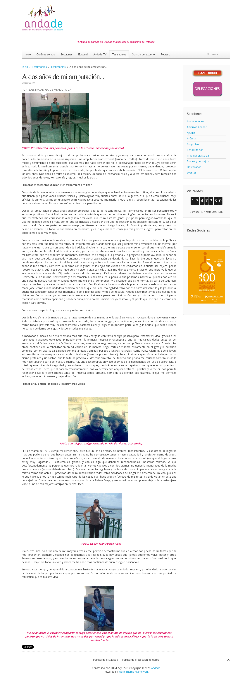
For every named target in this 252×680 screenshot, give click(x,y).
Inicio (28, 54)
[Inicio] (42, 18)
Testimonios (119, 54)
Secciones (67, 54)
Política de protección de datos (140, 659)
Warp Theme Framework (134, 671)
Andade (155, 668)
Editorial (83, 54)
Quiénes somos (46, 54)
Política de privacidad (105, 659)
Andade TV (99, 54)
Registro (165, 54)
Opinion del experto (143, 54)
